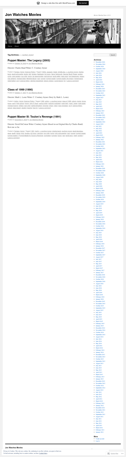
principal (45, 106)
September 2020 (100, 175)
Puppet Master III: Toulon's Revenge (31, 135)
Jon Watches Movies (23, 14)
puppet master (51, 78)
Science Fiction (30, 72)
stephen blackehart (36, 81)
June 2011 (99, 421)
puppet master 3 (13, 135)
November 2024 (100, 64)
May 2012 (99, 397)
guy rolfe (24, 76)
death (14, 133)
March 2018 (99, 241)
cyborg (74, 101)
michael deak (21, 78)
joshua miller (43, 103)
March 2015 (99, 321)
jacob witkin (57, 76)
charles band (56, 131)
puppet (43, 78)
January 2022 (100, 139)
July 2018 (99, 233)
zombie (80, 135)
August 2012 (99, 390)
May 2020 (99, 184)
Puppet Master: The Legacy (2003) (29, 60)
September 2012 (100, 388)
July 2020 (99, 179)
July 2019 (99, 206)
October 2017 (100, 252)
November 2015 (100, 303)
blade (55, 72)
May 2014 (99, 343)
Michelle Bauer (31, 78)
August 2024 (99, 71)
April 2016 (99, 292)
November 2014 (100, 330)
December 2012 (100, 381)
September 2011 (100, 414)
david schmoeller (17, 74)
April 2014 (99, 346)
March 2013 (99, 374)
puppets (54, 135)
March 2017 (99, 268)
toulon (60, 135)
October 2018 (100, 226)
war (64, 135)
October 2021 (100, 146)
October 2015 (100, 306)
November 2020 (100, 170)
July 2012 (99, 392)
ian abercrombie (37, 76)
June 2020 (99, 182)
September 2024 (100, 69)
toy (65, 81)
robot (55, 106)
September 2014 (100, 334)
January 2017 (100, 272)
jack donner (48, 76)
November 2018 (100, 224)
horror (30, 76)
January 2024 (100, 86)
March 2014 (99, 348)
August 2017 (99, 257)
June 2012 (99, 394)
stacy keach (17, 108)
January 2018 (100, 246)
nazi (38, 78)
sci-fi (17, 81)
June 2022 (99, 128)
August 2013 (99, 363)
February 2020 (100, 190)
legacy (82, 76)
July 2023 (99, 100)
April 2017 (99, 266)
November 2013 (100, 357)
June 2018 (99, 235)
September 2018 (100, 228)
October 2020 (100, 173)
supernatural (58, 81)
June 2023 (99, 102)
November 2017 (100, 250)
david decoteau (78, 131)
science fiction (25, 81)
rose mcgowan (63, 106)
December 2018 (100, 221)
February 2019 (100, 217)
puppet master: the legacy (64, 78)
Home (10, 46)
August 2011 (99, 416)
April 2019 (99, 213)
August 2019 (99, 204)
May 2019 (99, 210)
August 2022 (99, 124)
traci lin (35, 108)
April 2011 (99, 425)
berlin (37, 131)
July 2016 (99, 286)
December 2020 (100, 168)
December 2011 (100, 408)
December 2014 (100, 328)
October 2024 (100, 66)
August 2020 (99, 177)
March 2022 (99, 135)
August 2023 (99, 97)
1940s (44, 72)
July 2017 (99, 259)
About (17, 46)
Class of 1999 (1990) (20, 89)
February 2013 (100, 377)
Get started (83, 3)
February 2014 (100, 350)
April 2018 (99, 239)
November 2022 (100, 117)
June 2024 (99, 75)
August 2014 (99, 337)
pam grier (27, 106)
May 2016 (99, 290)
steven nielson (49, 81)
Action (16, 101)
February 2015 (100, 323)
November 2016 (100, 277)
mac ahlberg (12, 78)
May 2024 (99, 77)
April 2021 (99, 159)
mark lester (81, 103)
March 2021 (99, 162)
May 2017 (99, 264)
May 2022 (99, 131)
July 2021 (99, 153)
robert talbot (12, 81)
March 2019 (99, 215)
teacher (29, 108)
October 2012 (100, 385)
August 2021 (99, 151)
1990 (42, 101)
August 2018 (99, 230)
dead (9, 133)
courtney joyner (67, 131)
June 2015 (99, 315)
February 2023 (100, 111)
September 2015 (100, 308)
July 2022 (99, 126)
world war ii (69, 135)
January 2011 (100, 432)
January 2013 (100, 379)
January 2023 (100, 113)
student (24, 108)
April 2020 (99, 186)
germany (40, 133)
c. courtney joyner (72, 72)
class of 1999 (66, 101)
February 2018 (100, 244)
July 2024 (99, 73)
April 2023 (99, 106)
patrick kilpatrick (36, 106)
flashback (40, 74)
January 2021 (100, 166)
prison (51, 106)
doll (30, 74)
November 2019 (100, 197)
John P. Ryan (34, 103)
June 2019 (99, 208)
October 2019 (100, 199)
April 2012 (99, 399)
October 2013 (100, 359)
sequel (10, 108)
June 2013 (99, 368)
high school (20, 103)
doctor (26, 74)
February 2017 (100, 270)
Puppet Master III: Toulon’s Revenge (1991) (34, 116)
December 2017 (100, 248)
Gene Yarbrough (56, 74)
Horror (22, 72)
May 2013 (99, 370)
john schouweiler (60, 133)
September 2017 (100, 255)
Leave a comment (73, 81)
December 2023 (100, 89)
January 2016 (100, 299)
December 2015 (100, 301)
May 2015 (99, 317)
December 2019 (100, 195)
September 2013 (100, 361)
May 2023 (99, 104)
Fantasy (16, 72)
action (47, 101)
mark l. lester (73, 103)
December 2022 (100, 115)
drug (22, 133)
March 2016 (99, 295)
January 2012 (100, 405)
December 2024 (100, 62)
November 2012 (100, 383)
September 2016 (100, 281)
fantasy (34, 74)
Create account (100, 439)
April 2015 (99, 319)
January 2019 (100, 219)
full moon (47, 74)
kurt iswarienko (74, 76)
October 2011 (100, 412)
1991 (32, 131)
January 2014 (100, 352)
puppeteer (47, 135)
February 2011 (100, 430)
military (21, 106)
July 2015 (99, 312)
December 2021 (100, 142)
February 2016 (100, 297)
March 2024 (99, 82)
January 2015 (100, 326)
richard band (78, 78)
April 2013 (99, 372)
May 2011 (99, 423)
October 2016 (100, 279)
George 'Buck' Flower (70, 74)
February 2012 (100, 403)
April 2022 (99, 133)
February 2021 (100, 164)
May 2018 (99, 237)
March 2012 (99, 401)
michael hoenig (13, 106)
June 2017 (99, 261)
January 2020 (100, 193)
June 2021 (99, 155)
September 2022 (100, 122)
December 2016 (100, 275)
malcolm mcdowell (54, 103)
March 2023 (99, 108)
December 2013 (100, 354)
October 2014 (100, 332)
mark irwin (64, 103)
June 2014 (99, 341)
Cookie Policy (43, 453)
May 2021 (99, 157)
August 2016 (99, 284)
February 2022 (100, 137)
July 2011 (99, 419)
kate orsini (64, 76)
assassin (50, 72)
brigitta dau (61, 72)
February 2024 (100, 84)
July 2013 (99, 366)
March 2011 (99, 428)
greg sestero (16, 76)
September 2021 (100, 148)
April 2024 (99, 80)
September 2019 (100, 202)
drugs (84, 101)
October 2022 (100, 120)
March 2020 (99, 188)
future (9, 103)
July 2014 (99, 339)
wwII (75, 135)
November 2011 (100, 410)
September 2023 (100, 95)
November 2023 (100, 91)
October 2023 (100, 93)
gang (14, 103)
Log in (98, 441)
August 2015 (99, 310)
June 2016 (99, 288)
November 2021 (100, 144)
